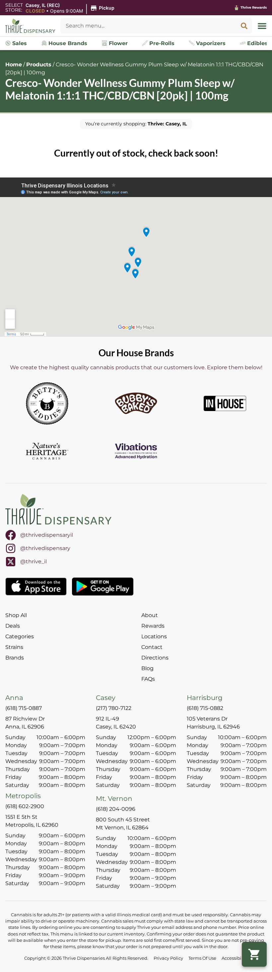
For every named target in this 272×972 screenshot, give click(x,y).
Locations (154, 636)
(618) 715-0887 (23, 708)
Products (38, 64)
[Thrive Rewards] (236, 7)
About (149, 615)
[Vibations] (136, 451)
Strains (14, 647)
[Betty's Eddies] (47, 403)
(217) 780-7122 (113, 708)
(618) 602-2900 (24, 806)
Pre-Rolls (161, 43)
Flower (117, 43)
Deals (12, 626)
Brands (14, 658)
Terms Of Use (202, 958)
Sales (19, 43)
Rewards (153, 626)
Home (13, 64)
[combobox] (148, 26)
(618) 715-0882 (205, 708)
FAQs (148, 679)
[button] (71, 8)
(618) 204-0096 (115, 809)
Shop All (16, 615)
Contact (152, 647)
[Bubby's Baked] (136, 403)
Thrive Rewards (253, 7)
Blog (147, 668)
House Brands (67, 43)
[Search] (244, 26)
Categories (19, 636)
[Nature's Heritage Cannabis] (47, 451)
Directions (155, 658)
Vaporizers (210, 43)
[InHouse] (225, 403)
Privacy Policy (168, 958)
